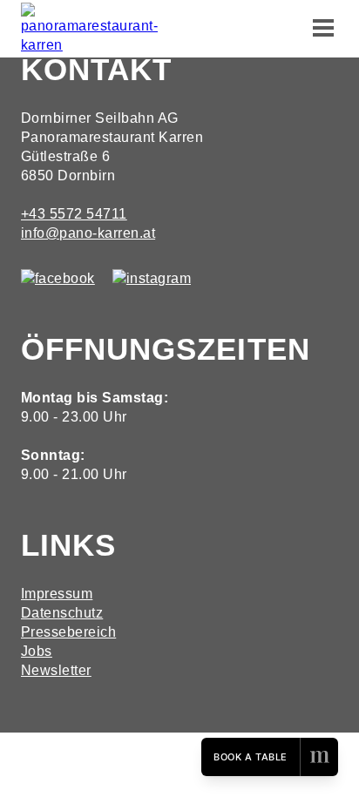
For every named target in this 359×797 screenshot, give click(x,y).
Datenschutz (62, 612)
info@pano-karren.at (88, 233)
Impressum (56, 593)
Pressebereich (68, 632)
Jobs (36, 651)
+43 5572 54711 (74, 213)
